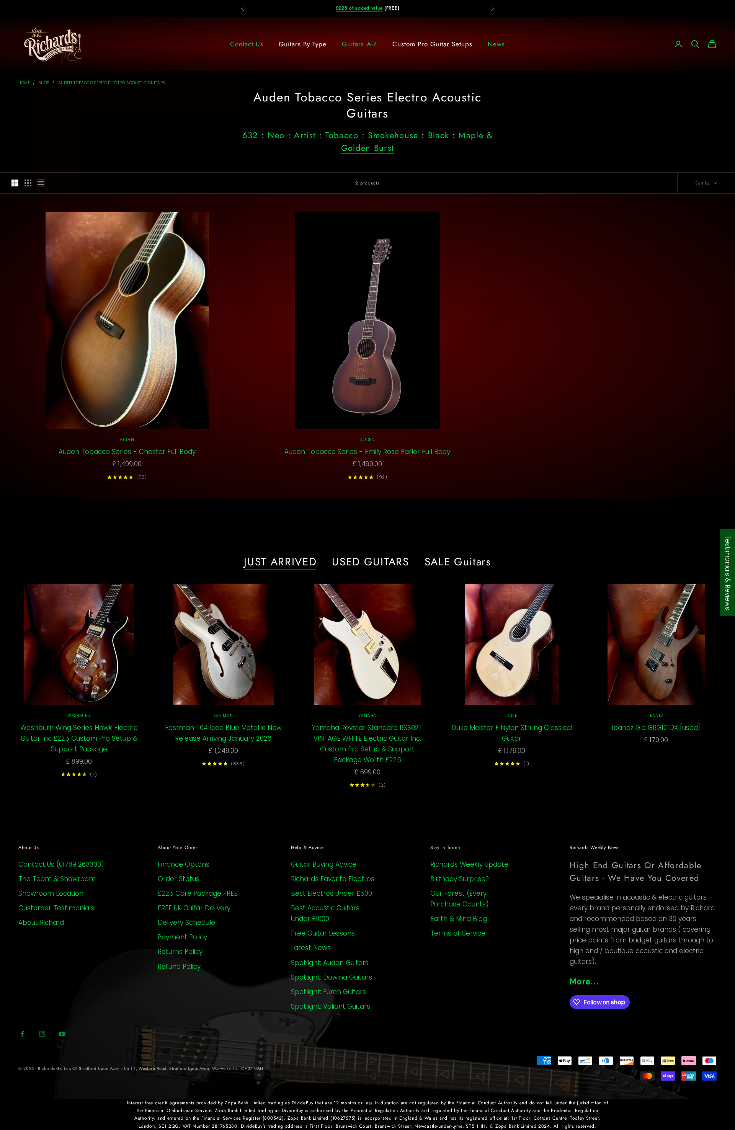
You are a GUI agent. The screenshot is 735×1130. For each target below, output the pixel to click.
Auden (127, 440)
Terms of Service (457, 933)
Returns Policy (180, 951)
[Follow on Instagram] (42, 1034)
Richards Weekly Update (469, 864)
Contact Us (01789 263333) (61, 864)
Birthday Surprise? (459, 878)
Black (438, 135)
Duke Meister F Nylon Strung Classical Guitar (511, 733)
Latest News (311, 947)
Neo (276, 135)
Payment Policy (182, 937)
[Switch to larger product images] (14, 183)
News (496, 44)
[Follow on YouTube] (62, 1034)
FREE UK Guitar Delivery (194, 908)
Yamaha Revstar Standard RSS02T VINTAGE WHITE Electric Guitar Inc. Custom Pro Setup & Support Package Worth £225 (367, 743)
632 (250, 135)
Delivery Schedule (186, 922)
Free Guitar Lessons (323, 933)
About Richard (41, 922)
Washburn (79, 715)
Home (24, 83)
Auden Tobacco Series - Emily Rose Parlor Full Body (367, 451)
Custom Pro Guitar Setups (432, 44)
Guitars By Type (303, 44)
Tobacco (341, 135)
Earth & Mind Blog (458, 918)
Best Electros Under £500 (331, 893)
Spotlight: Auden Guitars (330, 962)
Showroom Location (50, 893)
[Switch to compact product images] (41, 183)
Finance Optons (183, 864)
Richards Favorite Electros (332, 878)
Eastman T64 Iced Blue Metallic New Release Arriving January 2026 (223, 733)
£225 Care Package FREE (197, 893)
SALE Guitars (458, 562)
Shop (44, 83)
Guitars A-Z (359, 44)
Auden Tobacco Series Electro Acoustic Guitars (111, 83)
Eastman (223, 715)
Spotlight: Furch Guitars (328, 991)
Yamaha (367, 715)
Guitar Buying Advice (323, 864)
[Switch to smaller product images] (27, 183)
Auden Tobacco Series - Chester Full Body (127, 451)
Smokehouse (393, 135)
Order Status (178, 878)
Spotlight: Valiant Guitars (330, 1006)
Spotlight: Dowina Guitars (331, 977)
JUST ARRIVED (280, 562)
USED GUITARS (370, 562)
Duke (511, 715)
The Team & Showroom (57, 878)
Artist (306, 135)
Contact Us (246, 44)
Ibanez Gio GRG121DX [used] (656, 727)
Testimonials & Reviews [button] (727, 572)
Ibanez (655, 715)
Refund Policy (179, 966)
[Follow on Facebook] (22, 1034)
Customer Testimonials (56, 908)
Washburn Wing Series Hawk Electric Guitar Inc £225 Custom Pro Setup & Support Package (78, 738)
